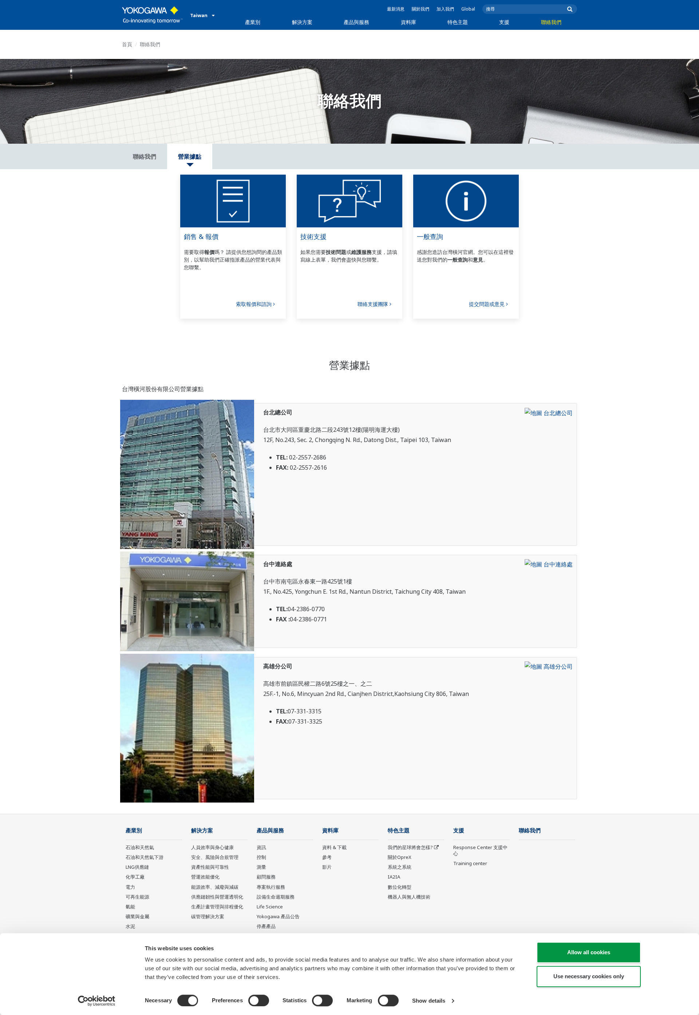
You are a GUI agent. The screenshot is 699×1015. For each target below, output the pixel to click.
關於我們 (420, 9)
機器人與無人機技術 (409, 896)
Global (468, 9)
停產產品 (266, 926)
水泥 (130, 926)
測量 (261, 867)
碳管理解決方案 (207, 916)
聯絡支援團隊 (374, 303)
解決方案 (302, 22)
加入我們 (445, 9)
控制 (261, 857)
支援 (504, 22)
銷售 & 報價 (201, 236)
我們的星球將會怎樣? (410, 847)
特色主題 (457, 22)
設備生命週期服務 (276, 896)
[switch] (258, 1000)
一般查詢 (430, 236)
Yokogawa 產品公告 (278, 916)
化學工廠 (135, 876)
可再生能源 (137, 896)
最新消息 (395, 9)
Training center (470, 863)
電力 (130, 887)
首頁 (127, 44)
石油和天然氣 (140, 847)
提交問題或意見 (487, 303)
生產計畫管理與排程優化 (217, 906)
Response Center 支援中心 (480, 850)
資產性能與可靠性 (210, 867)
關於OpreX (399, 857)
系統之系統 (399, 867)
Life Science (270, 906)
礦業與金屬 (137, 916)
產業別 (252, 22)
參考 (327, 857)
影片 (327, 867)
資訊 (261, 847)
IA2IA (394, 876)
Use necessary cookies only (588, 976)
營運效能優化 (205, 876)
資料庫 (408, 22)
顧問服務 (266, 876)
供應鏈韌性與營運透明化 (217, 896)
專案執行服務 (271, 887)
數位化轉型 (399, 887)
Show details (428, 1001)
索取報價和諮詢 (254, 303)
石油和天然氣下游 (144, 857)
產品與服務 (356, 22)
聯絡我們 (551, 22)
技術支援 (313, 236)
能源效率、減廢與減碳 (214, 887)
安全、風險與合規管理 (214, 857)
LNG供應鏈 (137, 867)
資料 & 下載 (334, 847)
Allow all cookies (588, 952)
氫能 (130, 906)
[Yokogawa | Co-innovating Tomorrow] (152, 15)
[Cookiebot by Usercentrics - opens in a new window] (97, 1000)
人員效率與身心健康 (212, 847)
